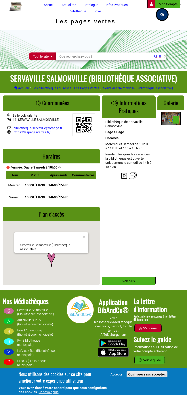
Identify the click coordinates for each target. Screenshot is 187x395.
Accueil (49, 5)
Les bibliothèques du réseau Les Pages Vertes (66, 88)
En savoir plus (48, 392)
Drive (97, 11)
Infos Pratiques (117, 5)
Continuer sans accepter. (147, 374)
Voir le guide (151, 360)
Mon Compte (168, 4)
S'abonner (150, 328)
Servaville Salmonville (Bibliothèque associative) (138, 88)
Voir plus (128, 281)
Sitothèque (78, 11)
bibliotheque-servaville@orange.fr (38, 128)
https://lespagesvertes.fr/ (32, 132)
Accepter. (117, 374)
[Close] (84, 236)
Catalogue (90, 5)
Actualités (69, 5)
